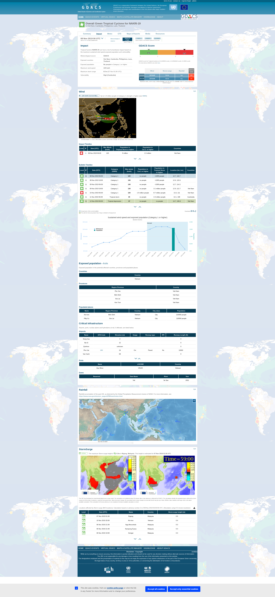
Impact (99, 34)
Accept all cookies (156, 589)
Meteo (109, 34)
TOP (194, 91)
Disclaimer (130, 552)
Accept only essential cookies (184, 589)
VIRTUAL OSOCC (108, 17)
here (159, 63)
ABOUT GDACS (163, 548)
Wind (152, 71)
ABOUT (160, 17)
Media (147, 34)
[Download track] (195, 211)
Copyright (139, 552)
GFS (139, 38)
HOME (81, 17)
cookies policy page (115, 588)
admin (194, 1)
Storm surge (167, 71)
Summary (87, 34)
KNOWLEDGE (149, 17)
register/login (186, 1)
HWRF (148, 38)
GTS (119, 34)
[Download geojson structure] (193, 211)
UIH (101, 350)
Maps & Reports (133, 34)
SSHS (144, 96)
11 (86, 153)
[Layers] (194, 400)
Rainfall (181, 71)
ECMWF (157, 38)
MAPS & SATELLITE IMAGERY (129, 17)
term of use (168, 1)
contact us (176, 1)
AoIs (105, 263)
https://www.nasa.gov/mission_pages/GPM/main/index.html (100, 396)
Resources (160, 34)
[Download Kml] (191, 211)
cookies (194, 552)
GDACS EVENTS (92, 17)
